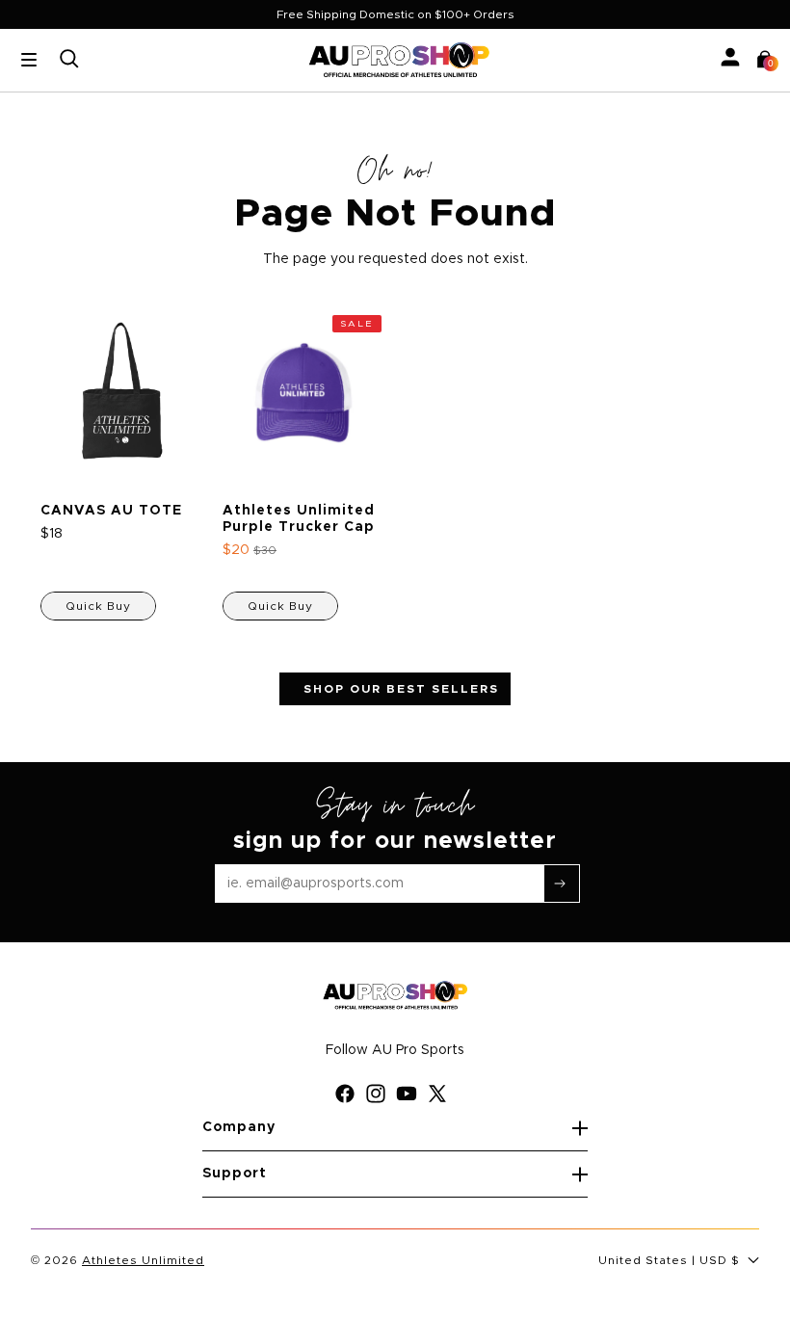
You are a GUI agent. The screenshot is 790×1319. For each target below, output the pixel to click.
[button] (765, 60)
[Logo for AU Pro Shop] (399, 60)
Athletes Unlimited (143, 1260)
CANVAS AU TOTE (111, 510)
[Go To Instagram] (379, 1093)
